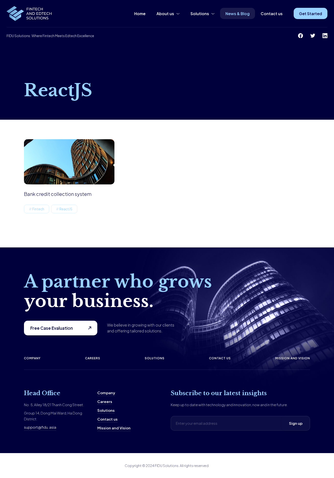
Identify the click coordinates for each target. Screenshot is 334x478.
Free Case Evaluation (51, 328)
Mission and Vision (292, 358)
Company (32, 358)
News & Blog (237, 13)
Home (139, 13)
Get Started (310, 13)
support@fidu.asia (40, 427)
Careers (92, 358)
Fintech (38, 209)
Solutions (199, 13)
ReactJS (65, 209)
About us (165, 13)
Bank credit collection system (57, 194)
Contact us (272, 13)
